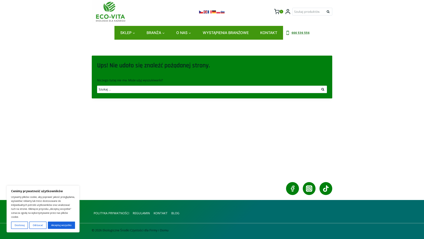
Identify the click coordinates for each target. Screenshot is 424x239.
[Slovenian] (223, 12)
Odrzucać (38, 225)
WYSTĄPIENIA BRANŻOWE (226, 33)
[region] (43, 209)
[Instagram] (309, 188)
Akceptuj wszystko (61, 225)
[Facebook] (292, 188)
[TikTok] (325, 188)
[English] (205, 12)
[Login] (288, 11)
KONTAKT (268, 33)
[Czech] (201, 12)
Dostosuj (20, 225)
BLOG (175, 213)
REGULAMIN (141, 213)
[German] (214, 12)
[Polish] (218, 12)
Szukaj (329, 12)
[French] (210, 12)
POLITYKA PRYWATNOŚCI (111, 213)
